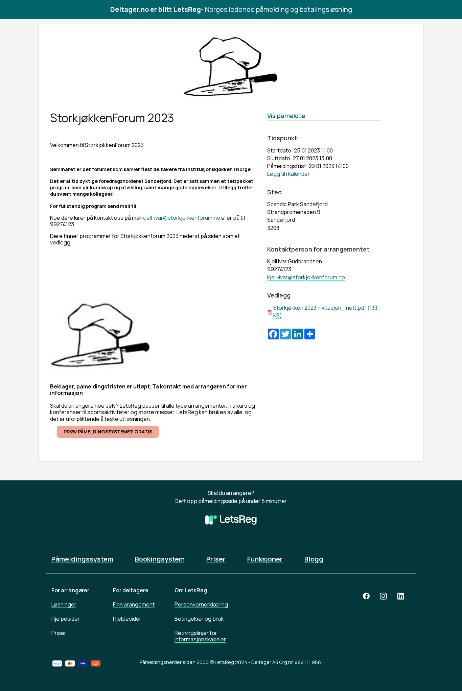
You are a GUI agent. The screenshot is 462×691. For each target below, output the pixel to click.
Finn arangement (134, 604)
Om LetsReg (191, 590)
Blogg (313, 559)
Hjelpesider (65, 618)
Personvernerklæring (201, 604)
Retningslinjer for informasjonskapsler (200, 636)
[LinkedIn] (401, 596)
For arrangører (70, 590)
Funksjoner (265, 559)
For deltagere (130, 590)
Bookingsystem (160, 559)
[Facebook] (366, 596)
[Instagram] (383, 596)
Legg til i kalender (288, 173)
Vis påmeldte (286, 116)
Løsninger (63, 604)
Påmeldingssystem (82, 559)
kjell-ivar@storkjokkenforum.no (181, 217)
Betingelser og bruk (199, 618)
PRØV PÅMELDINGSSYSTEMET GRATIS (108, 431)
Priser (216, 559)
